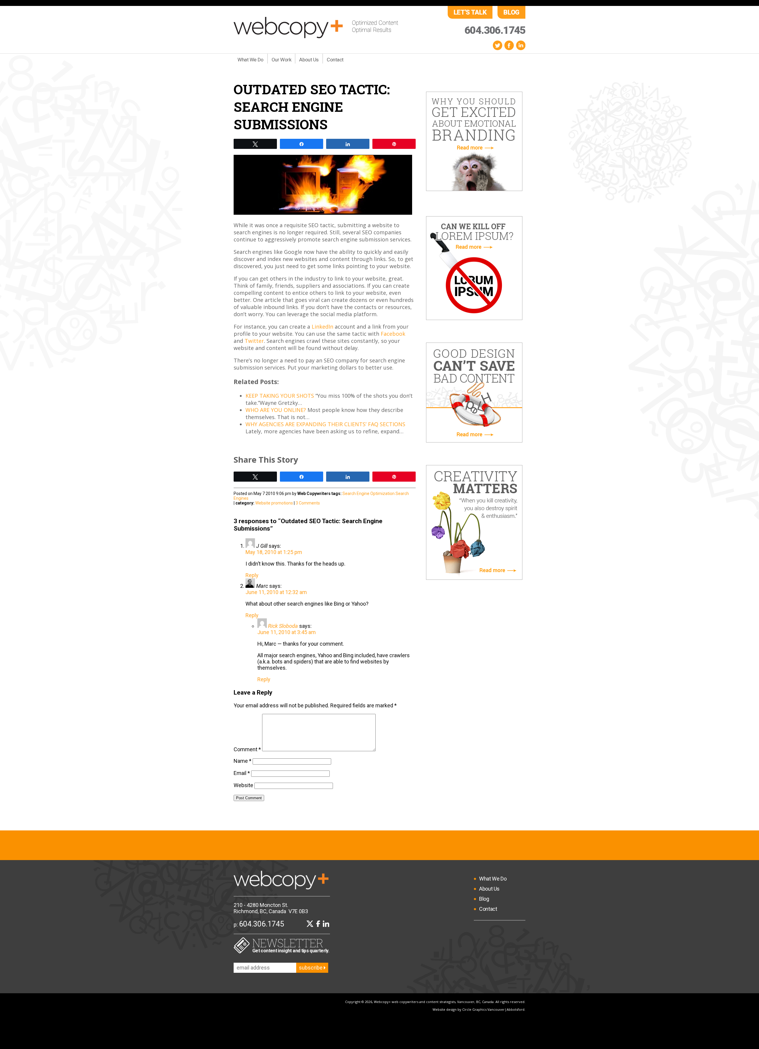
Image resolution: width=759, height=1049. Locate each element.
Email (242, 773)
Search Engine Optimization (368, 493)
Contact (335, 60)
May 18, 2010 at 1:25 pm (273, 552)
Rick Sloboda (283, 626)
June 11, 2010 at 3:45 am (286, 632)
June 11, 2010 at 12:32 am (276, 592)
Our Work (281, 60)
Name (242, 761)
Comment (247, 749)
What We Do (250, 60)
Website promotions (274, 503)
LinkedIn (520, 45)
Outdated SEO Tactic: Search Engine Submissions (312, 106)
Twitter (497, 45)
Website (243, 785)
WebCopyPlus (316, 27)
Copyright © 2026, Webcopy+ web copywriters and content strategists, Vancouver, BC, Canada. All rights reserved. (435, 1001)
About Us (309, 60)
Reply (252, 575)
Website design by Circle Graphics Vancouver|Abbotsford (478, 1009)
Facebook (509, 45)
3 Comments (308, 503)
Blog (511, 12)
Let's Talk (470, 12)
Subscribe (311, 967)
